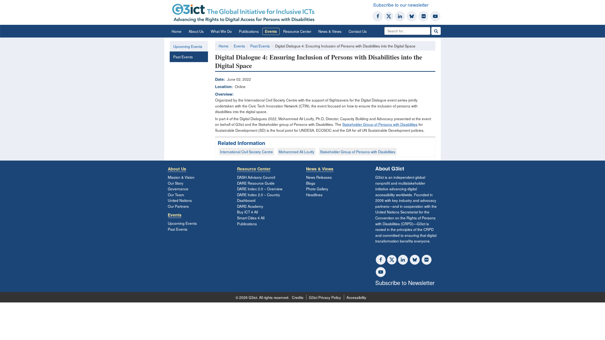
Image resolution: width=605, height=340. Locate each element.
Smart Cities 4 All (250, 217)
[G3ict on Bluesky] (412, 16)
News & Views (329, 31)
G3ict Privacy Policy (325, 297)
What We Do (221, 31)
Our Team (176, 194)
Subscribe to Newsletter (405, 282)
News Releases (319, 177)
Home (177, 31)
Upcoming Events (187, 46)
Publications (249, 31)
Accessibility (356, 297)
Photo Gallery (317, 188)
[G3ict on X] (388, 16)
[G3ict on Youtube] (435, 16)
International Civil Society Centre (246, 151)
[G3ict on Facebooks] (380, 259)
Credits (297, 297)
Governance (178, 188)
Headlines (314, 194)
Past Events (183, 56)
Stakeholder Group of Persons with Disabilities (380, 124)
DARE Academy (250, 206)
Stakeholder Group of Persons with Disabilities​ (357, 151)
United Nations (180, 200)
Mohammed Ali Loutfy (296, 151)
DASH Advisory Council (256, 177)
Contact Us (358, 31)
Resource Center (297, 31)
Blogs (310, 183)
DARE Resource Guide (256, 183)
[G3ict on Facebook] (377, 16)
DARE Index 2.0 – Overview (259, 188)
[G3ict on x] (392, 259)
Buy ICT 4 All (247, 211)
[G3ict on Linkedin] (399, 16)
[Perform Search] (436, 31)
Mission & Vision (181, 177)
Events (271, 31)
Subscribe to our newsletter (400, 4)
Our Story (175, 183)
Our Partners (178, 206)
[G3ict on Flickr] (423, 16)
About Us (196, 31)
